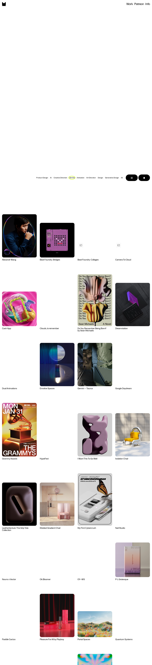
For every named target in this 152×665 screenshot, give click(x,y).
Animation (80, 178)
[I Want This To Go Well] (95, 435)
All (122, 178)
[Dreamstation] (132, 304)
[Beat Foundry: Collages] (95, 250)
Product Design (42, 178)
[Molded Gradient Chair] (57, 504)
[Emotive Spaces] (57, 364)
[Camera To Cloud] (132, 250)
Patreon (139, 4)
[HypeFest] (57, 449)
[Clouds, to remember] (57, 318)
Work (129, 4)
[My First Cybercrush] (95, 499)
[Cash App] (19, 309)
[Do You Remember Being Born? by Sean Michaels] (95, 300)
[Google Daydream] (132, 378)
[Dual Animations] (19, 378)
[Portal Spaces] (95, 624)
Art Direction (91, 178)
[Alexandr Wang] (19, 236)
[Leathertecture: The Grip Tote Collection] (19, 504)
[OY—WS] (95, 569)
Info (147, 4)
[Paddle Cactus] (19, 629)
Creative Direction (60, 178)
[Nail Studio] (132, 518)
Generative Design (112, 178)
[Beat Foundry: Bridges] (57, 240)
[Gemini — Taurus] (95, 364)
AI (50, 178)
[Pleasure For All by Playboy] (57, 615)
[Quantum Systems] (132, 629)
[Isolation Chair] (132, 435)
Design (100, 178)
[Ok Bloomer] (57, 569)
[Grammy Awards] (19, 430)
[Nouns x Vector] (19, 569)
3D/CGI (72, 178)
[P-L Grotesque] (132, 559)
